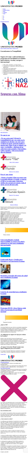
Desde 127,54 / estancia (14, 171)
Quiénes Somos (6, 10)
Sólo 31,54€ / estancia (14, 162)
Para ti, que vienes (7, 174)
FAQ (4, 13)
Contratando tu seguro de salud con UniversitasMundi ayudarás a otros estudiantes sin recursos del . (12, 100)
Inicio (4, 8)
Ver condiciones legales (5, 368)
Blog (4, 11)
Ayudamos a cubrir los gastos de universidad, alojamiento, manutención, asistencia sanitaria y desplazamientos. (14, 108)
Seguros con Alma (13, 94)
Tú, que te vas (5, 135)
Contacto (5, 12)
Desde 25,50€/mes (14, 204)
